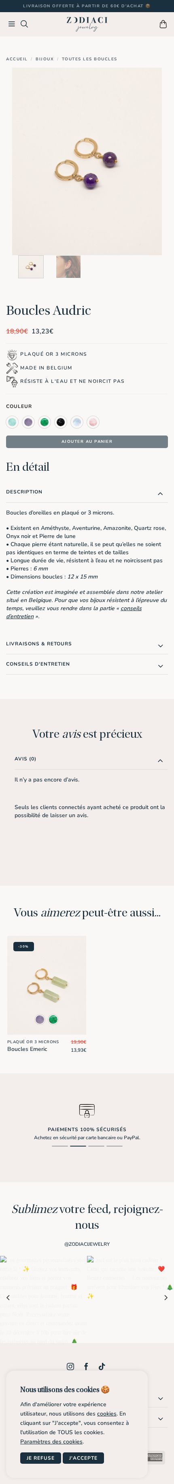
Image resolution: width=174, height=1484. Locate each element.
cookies (107, 1414)
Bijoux (45, 59)
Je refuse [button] (41, 1458)
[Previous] (25, 161)
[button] (12, 24)
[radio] (12, 422)
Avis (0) (25, 759)
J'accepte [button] (83, 1458)
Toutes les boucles (89, 59)
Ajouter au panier (87, 441)
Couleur (19, 406)
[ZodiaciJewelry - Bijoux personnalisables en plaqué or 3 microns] (87, 24)
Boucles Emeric (27, 1049)
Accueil (17, 59)
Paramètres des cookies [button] (51, 1442)
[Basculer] (160, 494)
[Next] (148, 161)
